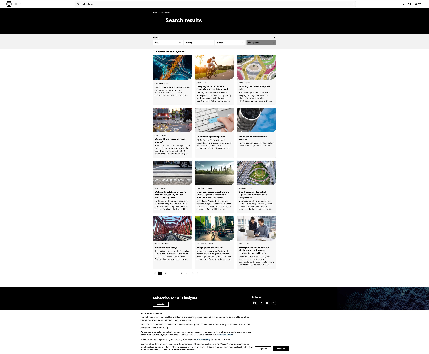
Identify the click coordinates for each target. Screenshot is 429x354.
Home (155, 12)
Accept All (281, 349)
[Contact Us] (409, 4)
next (198, 273)
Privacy (203, 340)
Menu (21, 4)
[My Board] (403, 4)
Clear (347, 4)
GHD (9, 4)
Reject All (263, 349)
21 (192, 273)
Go (353, 4)
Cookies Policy (225, 335)
